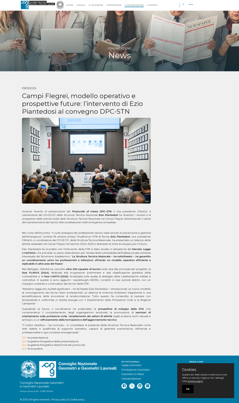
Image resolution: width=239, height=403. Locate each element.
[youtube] (147, 386)
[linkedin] (139, 386)
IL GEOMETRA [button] (96, 5)
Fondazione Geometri (135, 369)
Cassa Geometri (131, 365)
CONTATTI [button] (152, 5)
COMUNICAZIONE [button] (134, 5)
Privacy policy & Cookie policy (68, 399)
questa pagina (195, 381)
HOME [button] (69, 5)
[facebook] (124, 386)
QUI (25, 337)
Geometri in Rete (132, 374)
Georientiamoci (131, 378)
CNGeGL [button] (81, 5)
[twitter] (132, 386)
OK (188, 389)
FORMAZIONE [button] (113, 5)
